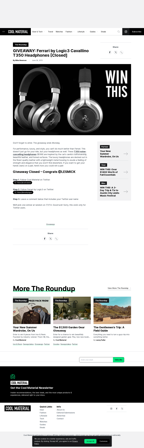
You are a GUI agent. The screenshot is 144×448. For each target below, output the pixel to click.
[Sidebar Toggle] (3, 32)
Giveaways (50, 224)
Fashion (69, 32)
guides (43, 424)
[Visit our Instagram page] (126, 31)
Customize (103, 441)
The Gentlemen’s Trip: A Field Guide (108, 329)
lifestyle (43, 416)
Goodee (56, 344)
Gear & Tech (37, 32)
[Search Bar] (118, 31)
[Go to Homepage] (18, 32)
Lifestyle (81, 32)
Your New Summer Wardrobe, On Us (25, 329)
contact (60, 418)
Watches (59, 32)
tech (42, 418)
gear (42, 410)
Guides (93, 32)
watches (43, 422)
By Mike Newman (20, 60)
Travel (50, 32)
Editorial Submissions (66, 413)
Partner (47, 344)
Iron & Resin (17, 344)
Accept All (90, 441)
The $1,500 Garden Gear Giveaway (69, 329)
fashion (43, 413)
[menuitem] (39, 31)
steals (103, 32)
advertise (61, 416)
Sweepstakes (28, 344)
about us (61, 410)
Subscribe (136, 32)
